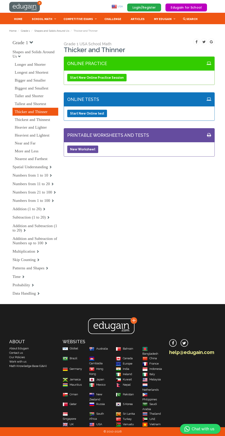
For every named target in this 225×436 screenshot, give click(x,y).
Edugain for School (186, 7)
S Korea (128, 404)
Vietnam (155, 424)
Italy (152, 374)
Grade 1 (25, 30)
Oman (74, 394)
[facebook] (173, 343)
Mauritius (76, 384)
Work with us (17, 361)
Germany (76, 368)
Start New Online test (87, 113)
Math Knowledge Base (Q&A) (28, 366)
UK (72, 424)
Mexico (100, 384)
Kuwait (127, 379)
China (153, 358)
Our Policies (17, 357)
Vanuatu (128, 424)
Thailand (155, 413)
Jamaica (75, 379)
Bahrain (128, 348)
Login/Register (144, 7)
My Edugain (163, 19)
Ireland (127, 374)
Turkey (127, 419)
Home (18, 19)
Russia (100, 404)
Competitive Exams (78, 19)
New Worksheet (82, 149)
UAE (152, 419)
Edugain (25, 6)
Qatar (73, 404)
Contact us (16, 352)
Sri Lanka (129, 413)
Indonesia (155, 368)
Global (74, 348)
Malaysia (155, 379)
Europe (127, 363)
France (154, 363)
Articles (138, 19)
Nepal (127, 384)
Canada (128, 358)
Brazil (73, 358)
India (126, 368)
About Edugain (19, 348)
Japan (100, 379)
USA (120, 6)
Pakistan (128, 394)
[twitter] (184, 343)
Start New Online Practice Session (97, 77)
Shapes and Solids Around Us (51, 30)
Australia (102, 348)
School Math (42, 19)
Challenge (112, 19)
